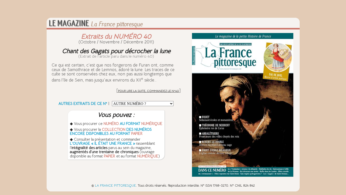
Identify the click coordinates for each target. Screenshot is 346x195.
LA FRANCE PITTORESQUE (115, 185)
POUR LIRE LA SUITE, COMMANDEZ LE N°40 (148, 91)
